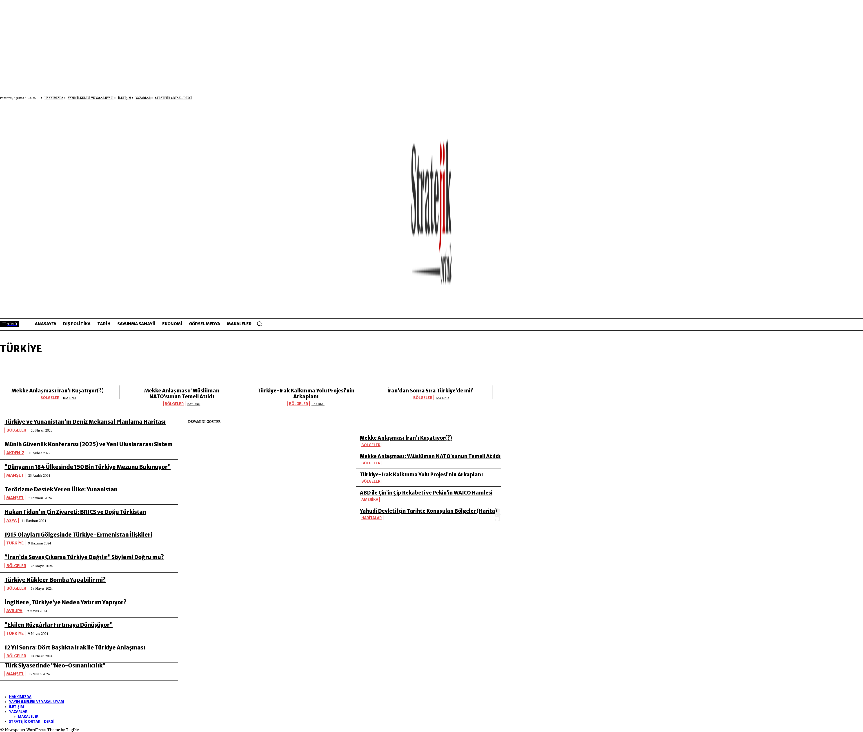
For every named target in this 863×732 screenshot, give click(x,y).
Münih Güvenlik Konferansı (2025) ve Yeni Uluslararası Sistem (88, 444)
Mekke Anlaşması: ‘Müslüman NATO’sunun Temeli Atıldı (181, 393)
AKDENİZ (15, 452)
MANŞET (15, 475)
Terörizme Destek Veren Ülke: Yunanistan (61, 489)
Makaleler (28, 716)
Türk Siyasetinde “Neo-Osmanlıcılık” (54, 665)
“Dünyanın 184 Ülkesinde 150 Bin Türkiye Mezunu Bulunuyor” (87, 466)
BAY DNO (69, 398)
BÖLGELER (50, 397)
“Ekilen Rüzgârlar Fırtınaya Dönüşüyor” (58, 624)
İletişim (16, 706)
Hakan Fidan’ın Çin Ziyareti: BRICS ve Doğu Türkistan (75, 511)
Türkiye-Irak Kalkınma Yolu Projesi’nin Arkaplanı (306, 393)
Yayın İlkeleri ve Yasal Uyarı (36, 701)
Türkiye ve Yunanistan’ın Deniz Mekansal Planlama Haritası (85, 421)
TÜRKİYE (15, 543)
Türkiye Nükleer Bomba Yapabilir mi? (55, 579)
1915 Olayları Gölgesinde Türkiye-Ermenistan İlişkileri (78, 534)
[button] (259, 323)
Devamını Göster (204, 421)
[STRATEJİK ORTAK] (431, 210)
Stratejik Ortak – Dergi (31, 721)
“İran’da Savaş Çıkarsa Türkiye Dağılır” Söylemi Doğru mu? (84, 557)
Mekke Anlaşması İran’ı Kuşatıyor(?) (57, 390)
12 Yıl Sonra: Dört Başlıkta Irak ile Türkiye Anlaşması (74, 647)
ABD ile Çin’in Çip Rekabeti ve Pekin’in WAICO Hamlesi (426, 493)
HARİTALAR (371, 517)
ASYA (11, 520)
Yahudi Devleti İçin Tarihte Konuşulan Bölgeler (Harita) (428, 511)
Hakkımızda (20, 696)
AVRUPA (14, 610)
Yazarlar (18, 711)
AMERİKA (369, 499)
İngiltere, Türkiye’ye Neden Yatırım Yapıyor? (65, 602)
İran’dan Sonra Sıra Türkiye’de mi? (430, 390)
